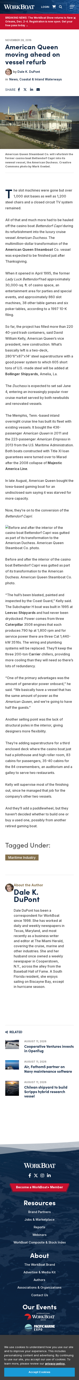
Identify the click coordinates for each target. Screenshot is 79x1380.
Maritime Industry (22, 857)
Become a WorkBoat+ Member (39, 1187)
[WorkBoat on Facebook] (29, 1175)
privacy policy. (55, 1363)
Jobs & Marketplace (39, 1219)
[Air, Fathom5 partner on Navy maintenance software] (12, 1064)
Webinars (39, 1235)
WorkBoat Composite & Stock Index (39, 1242)
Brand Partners (39, 1212)
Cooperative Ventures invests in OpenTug (49, 1048)
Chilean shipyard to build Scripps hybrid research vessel (45, 1091)
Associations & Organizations (39, 1287)
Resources (40, 1202)
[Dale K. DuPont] (8, 72)
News (13, 79)
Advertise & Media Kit (40, 1272)
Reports (39, 1227)
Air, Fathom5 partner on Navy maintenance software (48, 1069)
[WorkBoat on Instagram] (42, 1175)
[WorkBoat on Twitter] (36, 1175)
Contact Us (39, 1295)
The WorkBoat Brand (39, 1264)
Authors (39, 1280)
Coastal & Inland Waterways (40, 79)
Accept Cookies (40, 1372)
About (39, 1255)
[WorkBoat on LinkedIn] (48, 1175)
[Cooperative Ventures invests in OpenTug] (12, 1044)
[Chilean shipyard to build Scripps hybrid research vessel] (12, 1088)
